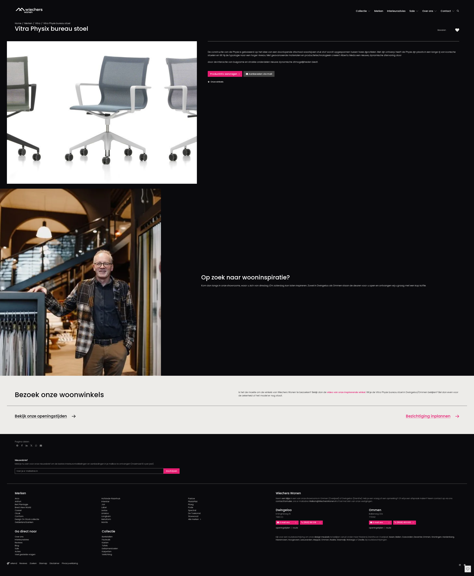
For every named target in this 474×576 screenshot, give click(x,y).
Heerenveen (281, 539)
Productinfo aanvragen (223, 73)
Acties (18, 551)
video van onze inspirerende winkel (346, 392)
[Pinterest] (464, 565)
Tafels (105, 545)
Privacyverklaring (70, 563)
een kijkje (286, 498)
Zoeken (33, 563)
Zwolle (361, 539)
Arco (17, 498)
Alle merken (193, 519)
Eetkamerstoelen (110, 548)
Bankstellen (107, 536)
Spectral (192, 510)
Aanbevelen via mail (260, 73)
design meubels (322, 537)
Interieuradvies (396, 11)
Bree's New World (23, 507)
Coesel (18, 510)
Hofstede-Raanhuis (110, 498)
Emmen (427, 537)
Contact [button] (446, 11)
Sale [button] (412, 11)
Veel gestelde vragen (25, 554)
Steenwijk (341, 539)
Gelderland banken (24, 522)
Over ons (19, 536)
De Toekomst (194, 513)
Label (104, 507)
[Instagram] (459, 565)
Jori (103, 504)
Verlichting (107, 554)
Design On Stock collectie (27, 519)
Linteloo (105, 513)
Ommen (325, 539)
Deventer (418, 537)
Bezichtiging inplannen (428, 416)
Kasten (105, 542)
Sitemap (43, 563)
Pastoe (191, 498)
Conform (19, 516)
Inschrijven (171, 471)
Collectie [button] (361, 11)
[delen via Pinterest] (17, 445)
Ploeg (191, 504)
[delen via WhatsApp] (36, 445)
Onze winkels (217, 81)
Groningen (436, 537)
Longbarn (106, 516)
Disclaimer (54, 563)
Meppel (316, 539)
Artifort (18, 501)
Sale (17, 548)
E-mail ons (285, 522)
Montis (104, 522)
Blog (17, 545)
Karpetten (106, 551)
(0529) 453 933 (404, 522)
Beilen (398, 537)
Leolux (104, 510)
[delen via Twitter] (31, 445)
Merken (378, 11)
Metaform (106, 519)
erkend (13, 563)
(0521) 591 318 (310, 522)
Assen (392, 537)
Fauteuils (106, 539)
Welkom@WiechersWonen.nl (322, 501)
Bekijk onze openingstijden (41, 416)
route (295, 527)
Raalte (333, 539)
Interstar (105, 501)
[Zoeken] (457, 12)
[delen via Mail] (41, 445)
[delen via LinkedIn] (26, 445)
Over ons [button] (428, 11)
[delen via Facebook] (22, 445)
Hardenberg (448, 537)
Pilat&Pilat (193, 501)
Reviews (18, 542)
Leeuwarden (306, 539)
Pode (190, 507)
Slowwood (193, 516)
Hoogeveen (294, 539)
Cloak (17, 513)
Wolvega (350, 539)
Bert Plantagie (21, 504)
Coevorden (407, 537)
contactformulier (284, 501)
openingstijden (283, 527)
